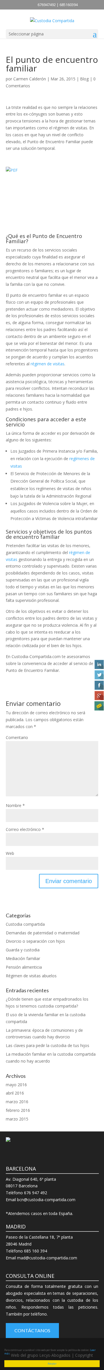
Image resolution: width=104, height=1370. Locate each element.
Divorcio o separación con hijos (35, 941)
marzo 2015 (17, 1119)
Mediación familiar (23, 958)
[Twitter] (98, 675)
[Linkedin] (98, 664)
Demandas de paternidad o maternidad (42, 933)
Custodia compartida (25, 924)
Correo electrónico (25, 829)
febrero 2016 (18, 1110)
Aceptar (52, 1363)
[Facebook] (98, 685)
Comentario (17, 737)
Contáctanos (32, 1330)
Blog (84, 79)
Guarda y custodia (23, 950)
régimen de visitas (47, 363)
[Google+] (98, 695)
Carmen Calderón (29, 79)
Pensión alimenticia (24, 967)
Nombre (15, 805)
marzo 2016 (17, 1101)
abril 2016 (15, 1093)
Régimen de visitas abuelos (31, 975)
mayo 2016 (16, 1084)
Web (10, 853)
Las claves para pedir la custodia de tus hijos (47, 1045)
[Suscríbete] (98, 706)
